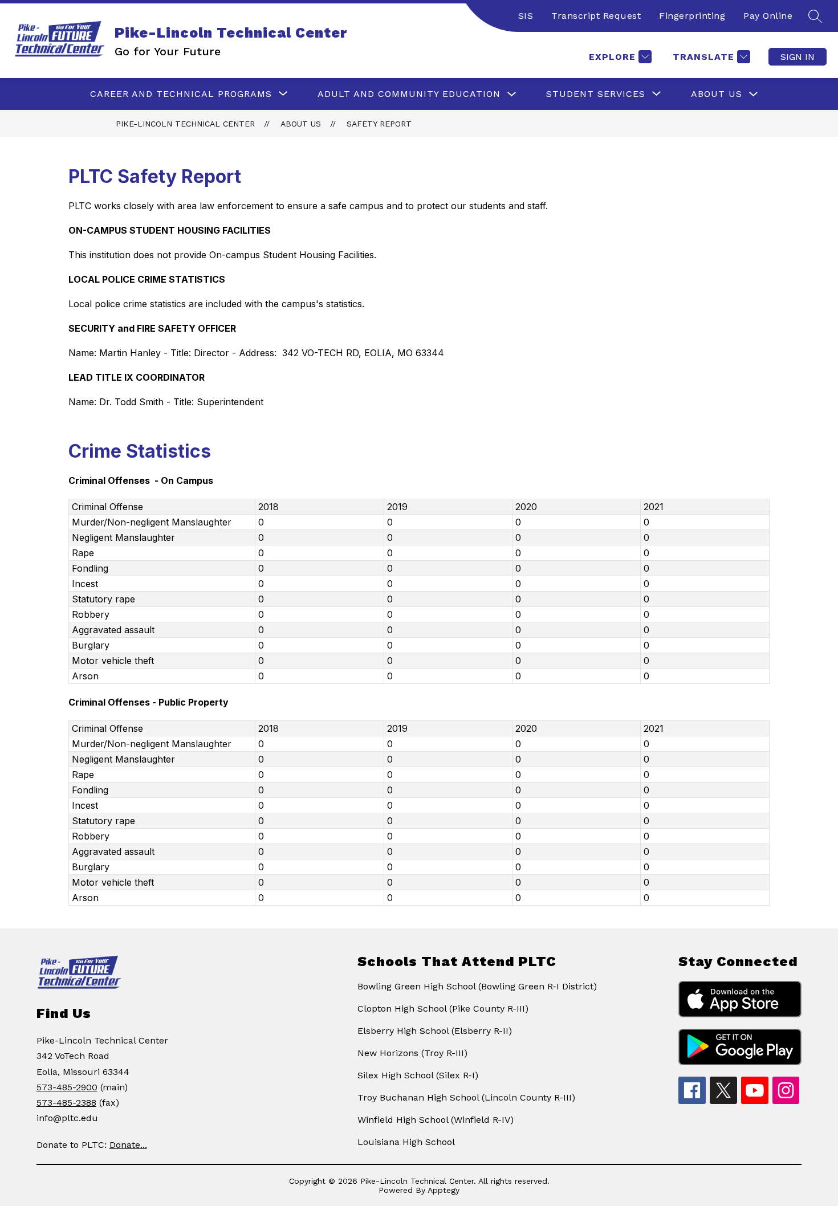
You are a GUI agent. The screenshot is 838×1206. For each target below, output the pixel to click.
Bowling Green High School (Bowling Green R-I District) (477, 986)
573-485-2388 (66, 1102)
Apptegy (443, 1190)
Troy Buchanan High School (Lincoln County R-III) (466, 1097)
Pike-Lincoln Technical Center (185, 123)
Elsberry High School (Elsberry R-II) (434, 1030)
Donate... (128, 1144)
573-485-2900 (66, 1087)
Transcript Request (596, 15)
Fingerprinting (692, 15)
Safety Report (379, 123)
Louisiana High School (406, 1141)
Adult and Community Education (409, 93)
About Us (716, 93)
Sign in (797, 56)
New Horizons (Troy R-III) (412, 1053)
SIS (526, 15)
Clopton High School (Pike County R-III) (442, 1008)
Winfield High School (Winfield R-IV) (435, 1119)
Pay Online (767, 15)
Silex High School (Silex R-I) (417, 1075)
